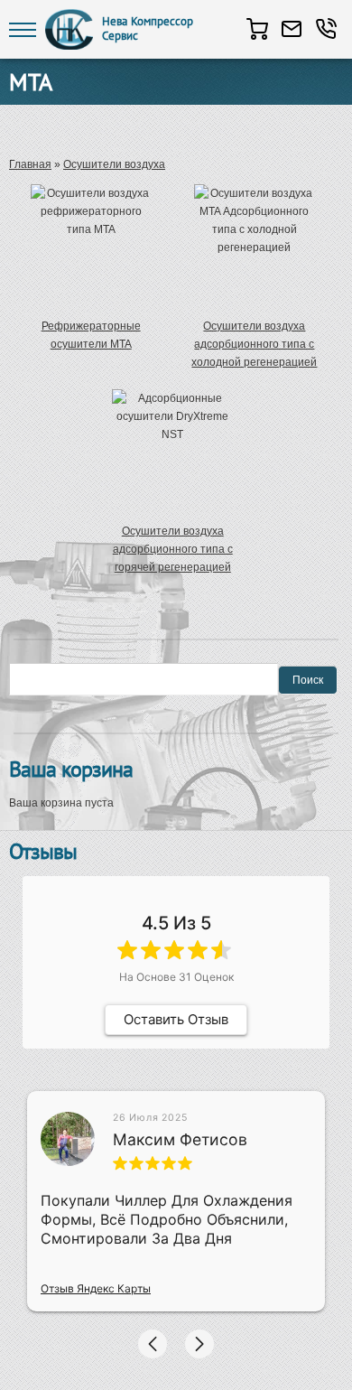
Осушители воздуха (114, 164)
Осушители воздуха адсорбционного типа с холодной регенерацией (254, 344)
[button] (152, 1343)
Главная (30, 164)
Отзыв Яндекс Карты (96, 1288)
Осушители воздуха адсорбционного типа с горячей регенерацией (173, 549)
